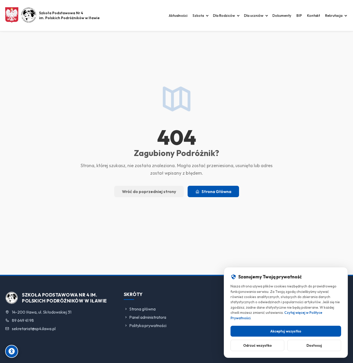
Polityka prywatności (147, 325)
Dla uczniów (253, 15)
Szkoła (198, 15)
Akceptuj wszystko (285, 331)
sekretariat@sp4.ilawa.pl (34, 328)
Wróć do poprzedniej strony (149, 191)
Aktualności (178, 15)
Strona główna (142, 309)
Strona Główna (216, 191)
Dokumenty (281, 15)
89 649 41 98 (23, 320)
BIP (299, 15)
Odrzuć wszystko (257, 345)
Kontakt (313, 15)
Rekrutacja (333, 15)
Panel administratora (147, 317)
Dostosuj (314, 345)
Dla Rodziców (224, 15)
